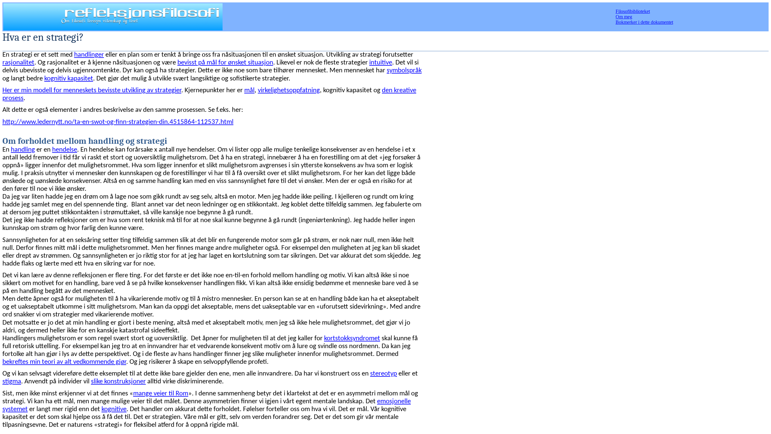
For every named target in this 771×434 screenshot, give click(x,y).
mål (249, 90)
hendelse (64, 149)
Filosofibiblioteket (633, 11)
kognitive (113, 409)
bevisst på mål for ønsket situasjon (225, 62)
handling (23, 149)
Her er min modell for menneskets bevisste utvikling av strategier (91, 90)
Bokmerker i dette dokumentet (644, 22)
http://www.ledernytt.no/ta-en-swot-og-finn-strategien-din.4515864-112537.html (117, 122)
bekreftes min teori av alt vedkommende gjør (64, 362)
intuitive (380, 62)
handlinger (89, 55)
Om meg (624, 16)
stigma (11, 381)
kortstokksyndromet (352, 338)
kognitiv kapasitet (68, 78)
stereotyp (383, 373)
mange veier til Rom (160, 393)
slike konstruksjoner (118, 381)
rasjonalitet (18, 62)
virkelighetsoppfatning (289, 90)
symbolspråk (404, 70)
